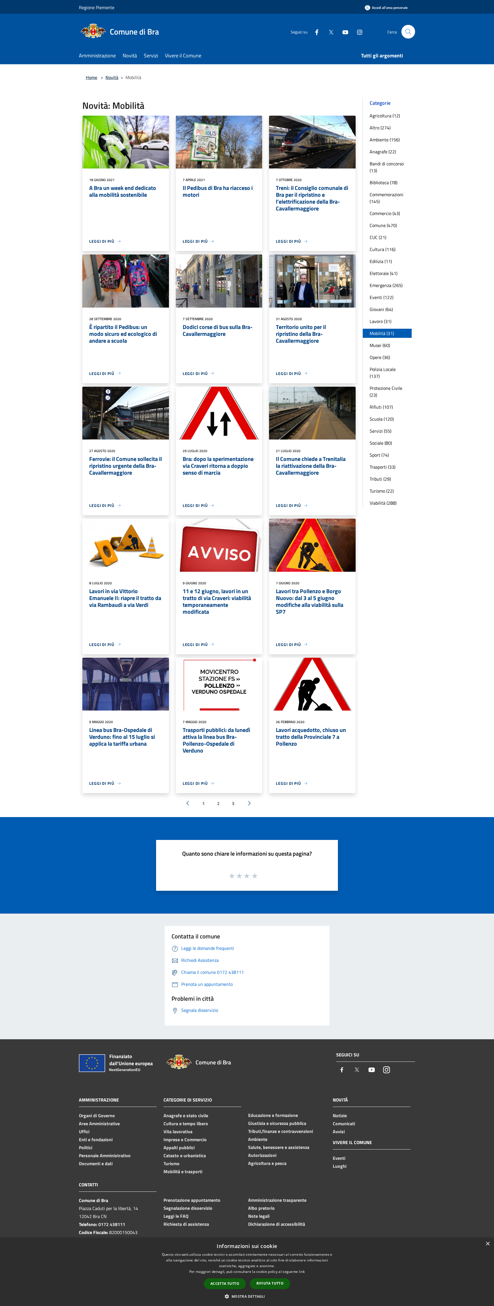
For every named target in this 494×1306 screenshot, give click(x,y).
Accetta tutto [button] (224, 1283)
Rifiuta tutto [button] (270, 1283)
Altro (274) (380, 127)
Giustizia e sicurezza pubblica (277, 1123)
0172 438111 (111, 1224)
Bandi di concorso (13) (387, 167)
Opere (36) (380, 357)
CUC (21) (378, 237)
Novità (111, 77)
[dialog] (247, 1272)
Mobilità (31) (382, 333)
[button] (247, 1296)
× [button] (487, 1244)
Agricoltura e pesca (267, 1163)
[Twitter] (328, 31)
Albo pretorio (261, 1208)
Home (91, 77)
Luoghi (339, 1166)
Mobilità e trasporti (183, 1171)
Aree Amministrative (99, 1123)
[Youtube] (343, 31)
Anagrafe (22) (383, 151)
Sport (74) (379, 455)
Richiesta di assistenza (186, 1224)
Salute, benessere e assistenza (278, 1147)
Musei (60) (380, 345)
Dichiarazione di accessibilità (276, 1224)
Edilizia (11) (381, 261)
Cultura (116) (382, 249)
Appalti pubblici (179, 1147)
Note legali (259, 1216)
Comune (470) (383, 225)
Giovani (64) (381, 309)
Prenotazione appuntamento (192, 1200)
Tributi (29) (380, 479)
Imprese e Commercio (185, 1139)
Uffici (84, 1131)
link (302, 1271)
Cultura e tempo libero (186, 1123)
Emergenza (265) (386, 285)
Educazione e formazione (273, 1115)
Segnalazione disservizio (188, 1208)
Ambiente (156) (385, 139)
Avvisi (339, 1131)
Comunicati (344, 1123)
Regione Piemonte (96, 7)
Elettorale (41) (383, 273)
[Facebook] (314, 31)
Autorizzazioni (262, 1155)
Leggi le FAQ (176, 1216)
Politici (85, 1147)
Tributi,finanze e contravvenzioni (280, 1131)
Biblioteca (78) (383, 182)
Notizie (340, 1115)
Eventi (339, 1158)
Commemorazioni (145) (386, 198)
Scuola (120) (382, 419)
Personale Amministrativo (105, 1155)
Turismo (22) (382, 491)
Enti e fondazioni (96, 1139)
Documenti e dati (96, 1163)
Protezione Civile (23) (386, 391)
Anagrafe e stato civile (186, 1115)
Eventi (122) (381, 297)
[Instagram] (357, 31)
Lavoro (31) (380, 321)
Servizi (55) (380, 431)
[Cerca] (408, 32)
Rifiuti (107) (381, 407)
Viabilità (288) (383, 502)
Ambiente (257, 1139)
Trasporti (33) (382, 467)
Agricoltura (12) (385, 115)
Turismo (172, 1163)
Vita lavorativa (178, 1131)
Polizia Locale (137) (383, 373)
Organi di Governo (97, 1115)
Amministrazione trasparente (277, 1200)
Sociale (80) (381, 443)
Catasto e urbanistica (185, 1155)
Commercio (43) (385, 213)
